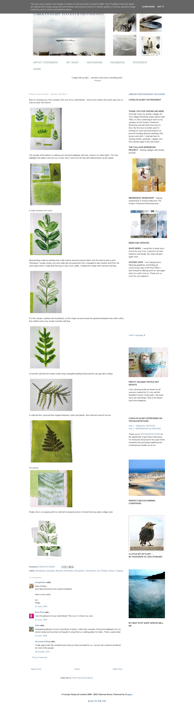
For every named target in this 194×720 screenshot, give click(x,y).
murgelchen (40, 582)
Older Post (117, 669)
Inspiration (50, 571)
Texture (111, 571)
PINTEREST (140, 62)
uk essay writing (42, 641)
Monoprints (79, 571)
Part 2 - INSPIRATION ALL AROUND (145, 428)
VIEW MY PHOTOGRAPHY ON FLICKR (147, 94)
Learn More (148, 7)
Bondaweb (40, 571)
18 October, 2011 (42, 652)
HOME (37, 69)
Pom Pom (39, 612)
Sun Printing (102, 571)
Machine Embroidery (65, 571)
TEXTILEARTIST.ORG (150, 434)
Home (77, 669)
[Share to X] (67, 567)
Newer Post (36, 669)
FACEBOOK (117, 62)
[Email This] (62, 567)
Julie (37, 625)
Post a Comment (39, 657)
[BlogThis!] (65, 567)
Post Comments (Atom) (82, 678)
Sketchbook (90, 571)
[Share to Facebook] (70, 567)
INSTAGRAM (94, 62)
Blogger (128, 694)
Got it (160, 7)
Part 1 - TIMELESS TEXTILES (142, 426)
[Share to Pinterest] (72, 567)
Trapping (119, 571)
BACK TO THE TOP (97, 701)
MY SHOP (73, 62)
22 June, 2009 (41, 606)
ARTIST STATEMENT (45, 62)
